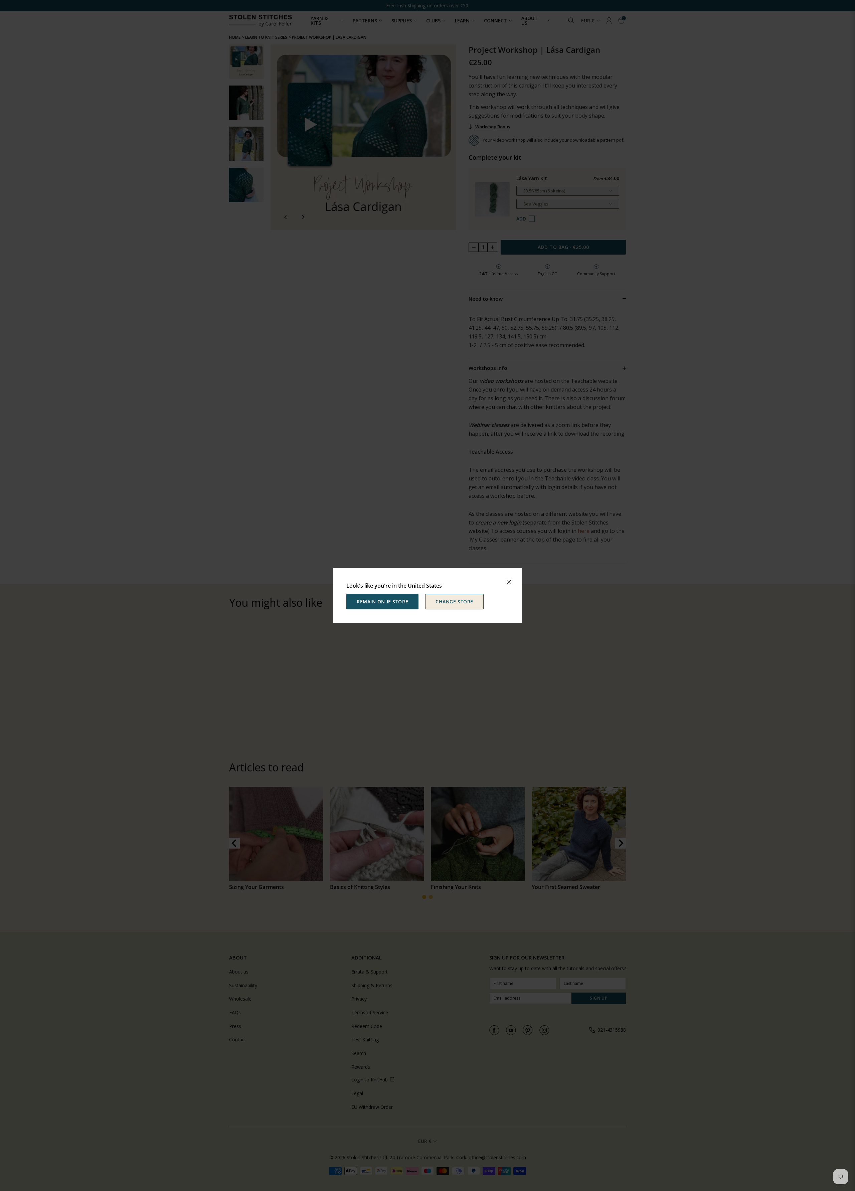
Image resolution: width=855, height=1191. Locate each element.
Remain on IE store (382, 601)
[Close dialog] (509, 582)
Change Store (454, 601)
